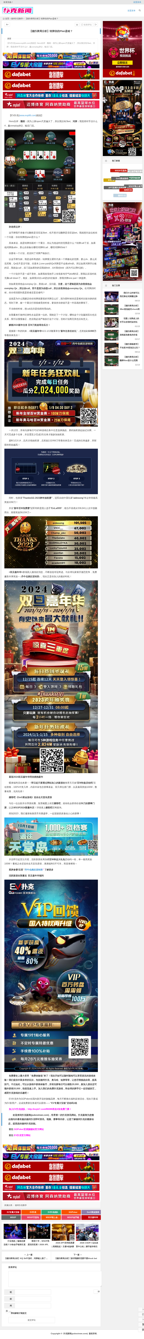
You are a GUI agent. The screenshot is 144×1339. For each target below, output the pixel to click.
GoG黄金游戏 (93, 1212)
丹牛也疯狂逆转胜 (34, 869)
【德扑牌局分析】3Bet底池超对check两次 (130, 309)
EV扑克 (33, 1212)
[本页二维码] (140, 1329)
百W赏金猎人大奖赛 (120, 184)
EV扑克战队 (53, 1212)
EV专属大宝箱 (13, 1212)
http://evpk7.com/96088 (40, 1109)
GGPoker (73, 1212)
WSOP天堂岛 (33, 1217)
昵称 (10, 1293)
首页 (7, 18)
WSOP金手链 (73, 1217)
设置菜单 (137, 2)
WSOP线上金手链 (53, 1217)
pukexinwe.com (40, 1115)
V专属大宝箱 (112, 180)
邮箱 (10, 1300)
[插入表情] (96, 1291)
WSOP (13, 1217)
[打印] (77, 25)
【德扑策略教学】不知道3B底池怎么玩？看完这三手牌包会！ (130, 347)
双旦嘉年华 (93, 1217)
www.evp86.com (27, 115)
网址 (9, 1306)
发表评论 (87, 25)
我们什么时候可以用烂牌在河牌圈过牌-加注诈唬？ (129, 296)
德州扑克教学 (17, 18)
